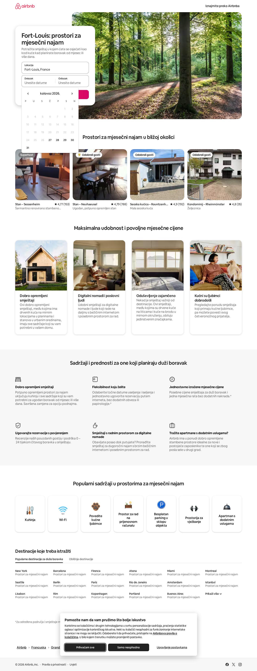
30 (72, 140)
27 (50, 140)
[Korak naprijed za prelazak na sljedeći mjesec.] (72, 93)
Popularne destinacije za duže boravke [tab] (39, 559)
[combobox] (55, 69)
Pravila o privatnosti (54, 664)
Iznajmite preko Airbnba (222, 6)
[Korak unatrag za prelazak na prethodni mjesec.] (28, 93)
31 (27, 148)
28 (57, 140)
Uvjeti (73, 664)
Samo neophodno (128, 647)
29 (64, 140)
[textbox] (38, 82)
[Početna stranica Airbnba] (25, 6)
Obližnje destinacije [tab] (81, 559)
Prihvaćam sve (85, 647)
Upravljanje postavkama (172, 647)
